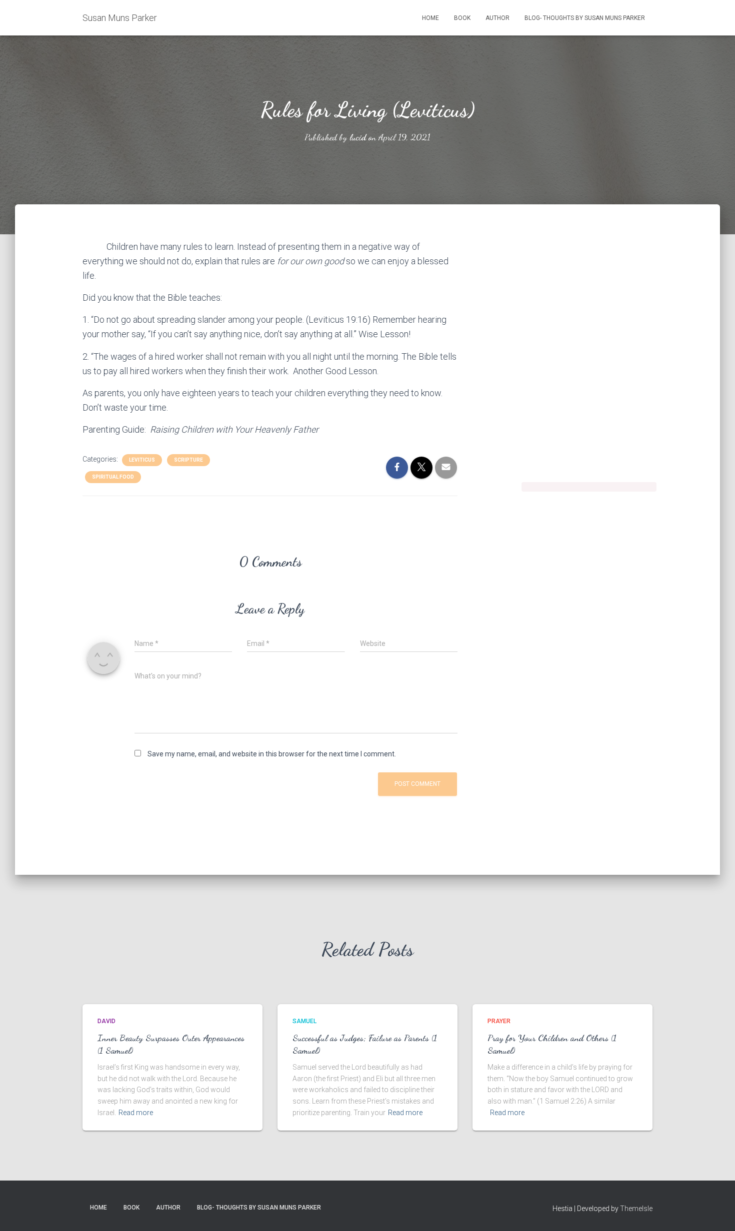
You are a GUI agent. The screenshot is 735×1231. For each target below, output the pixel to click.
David (107, 1021)
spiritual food (113, 477)
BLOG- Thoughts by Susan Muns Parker (584, 17)
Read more (135, 1113)
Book (462, 17)
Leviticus (142, 460)
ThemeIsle (636, 1209)
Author (498, 17)
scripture (188, 460)
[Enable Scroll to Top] (715, 1211)
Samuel (304, 1021)
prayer (499, 1021)
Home (430, 17)
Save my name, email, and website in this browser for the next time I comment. (272, 754)
